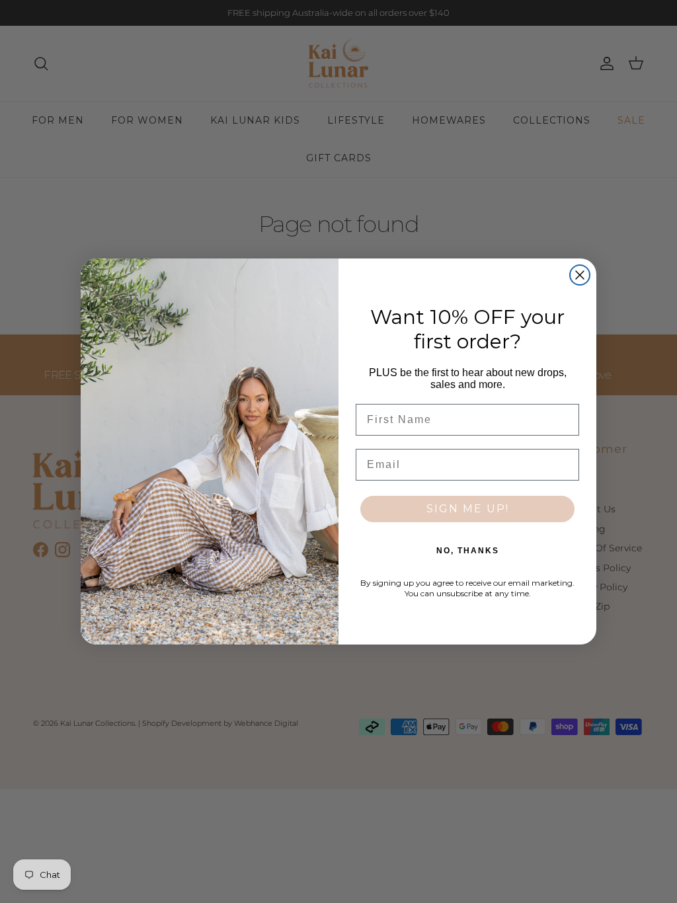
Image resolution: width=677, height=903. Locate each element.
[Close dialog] (580, 275)
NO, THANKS (467, 550)
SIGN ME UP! (467, 508)
